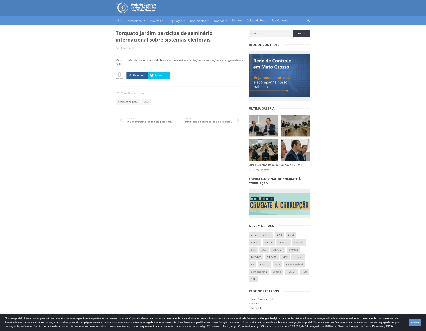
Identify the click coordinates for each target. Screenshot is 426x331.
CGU (146, 101)
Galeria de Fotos (257, 20)
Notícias (298, 257)
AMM (291, 235)
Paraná (255, 303)
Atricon (269, 242)
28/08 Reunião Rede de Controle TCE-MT (275, 165)
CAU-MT (299, 242)
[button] (393, 327)
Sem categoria (259, 271)
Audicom (283, 242)
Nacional (256, 308)
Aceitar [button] (415, 322)
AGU (279, 235)
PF (252, 264)
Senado (277, 271)
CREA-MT (278, 249)
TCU (304, 271)
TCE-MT (291, 271)
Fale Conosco (280, 20)
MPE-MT (271, 257)
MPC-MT (256, 257)
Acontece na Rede (128, 101)
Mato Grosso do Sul (262, 299)
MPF (285, 257)
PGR (277, 264)
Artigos (255, 242)
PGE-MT (264, 264)
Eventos (237, 20)
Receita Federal (294, 264)
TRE (253, 279)
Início (118, 20)
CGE (253, 249)
